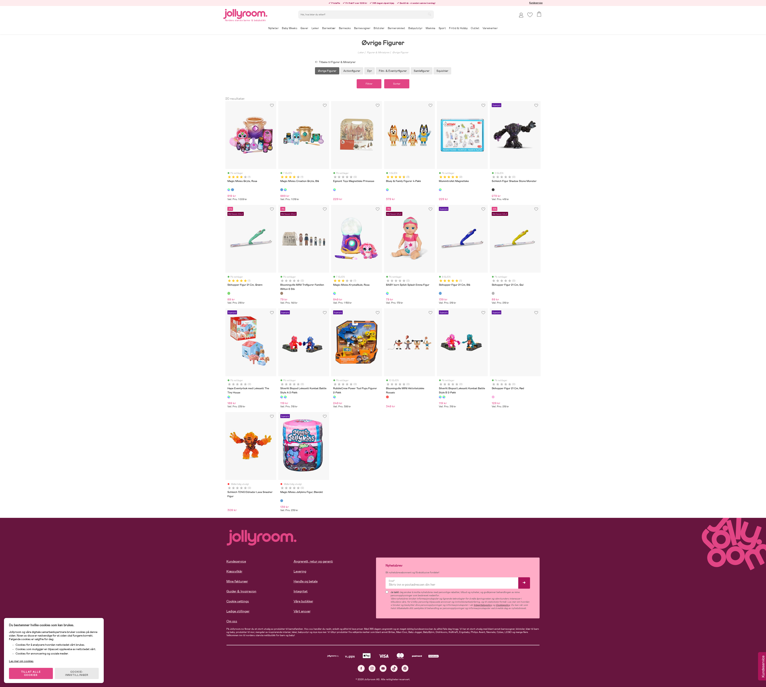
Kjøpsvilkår (234, 571)
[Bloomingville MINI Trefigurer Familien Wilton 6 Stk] (281, 293)
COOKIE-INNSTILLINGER (76, 673)
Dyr (369, 71)
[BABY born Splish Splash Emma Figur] (387, 293)
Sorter (396, 83)
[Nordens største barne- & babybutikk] (245, 13)
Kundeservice (536, 2)
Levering (300, 571)
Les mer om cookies (21, 661)
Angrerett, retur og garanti (313, 561)
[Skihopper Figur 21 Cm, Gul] (493, 293)
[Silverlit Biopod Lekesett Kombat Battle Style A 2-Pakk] (281, 397)
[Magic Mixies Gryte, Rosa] (228, 189)
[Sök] (429, 14)
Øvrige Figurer (400, 52)
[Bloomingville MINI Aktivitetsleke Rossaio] (387, 397)
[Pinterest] (405, 668)
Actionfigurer (351, 71)
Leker (361, 52)
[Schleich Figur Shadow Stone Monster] (493, 189)
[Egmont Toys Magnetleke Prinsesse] (334, 189)
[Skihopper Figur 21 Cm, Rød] (493, 397)
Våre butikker (303, 601)
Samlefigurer (421, 71)
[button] (529, 14)
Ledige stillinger (238, 611)
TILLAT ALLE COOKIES (31, 673)
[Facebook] (361, 668)
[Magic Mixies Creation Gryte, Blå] (232, 189)
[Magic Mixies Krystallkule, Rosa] (334, 293)
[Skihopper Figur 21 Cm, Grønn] (228, 293)
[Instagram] (372, 668)
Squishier (442, 71)
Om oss (231, 621)
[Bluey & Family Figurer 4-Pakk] (387, 189)
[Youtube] (383, 668)
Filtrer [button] (369, 83)
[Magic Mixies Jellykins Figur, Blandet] (281, 500)
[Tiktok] (394, 668)
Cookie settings (237, 601)
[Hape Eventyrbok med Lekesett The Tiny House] (228, 397)
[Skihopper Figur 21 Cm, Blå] (440, 293)
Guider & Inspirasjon (241, 591)
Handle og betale (306, 581)
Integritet (301, 591)
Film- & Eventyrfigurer (393, 71)
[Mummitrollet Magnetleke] (440, 189)
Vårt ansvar (302, 611)
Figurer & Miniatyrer (378, 52)
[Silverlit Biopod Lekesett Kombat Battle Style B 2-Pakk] (285, 397)
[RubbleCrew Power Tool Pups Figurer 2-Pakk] (334, 397)
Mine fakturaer (237, 581)
